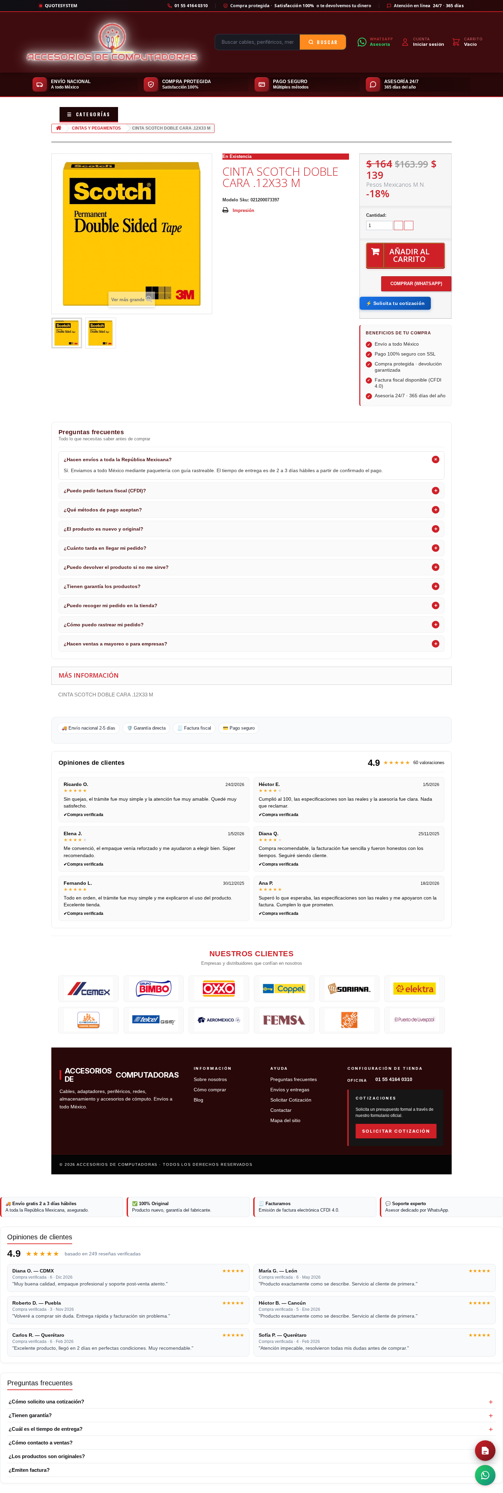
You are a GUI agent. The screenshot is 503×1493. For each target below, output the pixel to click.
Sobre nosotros (210, 1079)
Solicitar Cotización (290, 1100)
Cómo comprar (210, 1089)
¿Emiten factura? (29, 1469)
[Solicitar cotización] (485, 1450)
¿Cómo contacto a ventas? (41, 1442)
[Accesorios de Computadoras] (112, 42)
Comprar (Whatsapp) (416, 283)
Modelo (230, 199)
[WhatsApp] (485, 1475)
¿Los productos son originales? (47, 1456)
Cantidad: (376, 215)
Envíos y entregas (289, 1089)
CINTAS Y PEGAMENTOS (96, 128)
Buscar (327, 42)
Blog (198, 1100)
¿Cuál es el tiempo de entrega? (45, 1428)
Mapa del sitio (285, 1120)
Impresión (243, 210)
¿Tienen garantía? (30, 1415)
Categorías (89, 114)
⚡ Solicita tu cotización (395, 303)
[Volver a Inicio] (58, 128)
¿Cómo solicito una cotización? (46, 1401)
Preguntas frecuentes (293, 1079)
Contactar (281, 1110)
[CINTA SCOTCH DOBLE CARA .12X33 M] (67, 333)
